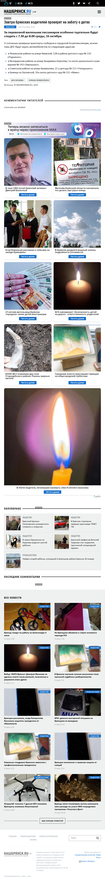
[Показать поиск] (98, 3)
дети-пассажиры (17, 80)
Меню (99, 11)
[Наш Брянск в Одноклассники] (73, 3)
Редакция (13, 836)
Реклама (33, 840)
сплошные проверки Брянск (39, 80)
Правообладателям (28, 836)
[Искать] (97, 838)
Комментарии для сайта (90, 110)
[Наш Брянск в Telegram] (89, 3)
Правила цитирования (48, 836)
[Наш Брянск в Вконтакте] (84, 3)
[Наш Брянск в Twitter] (79, 3)
